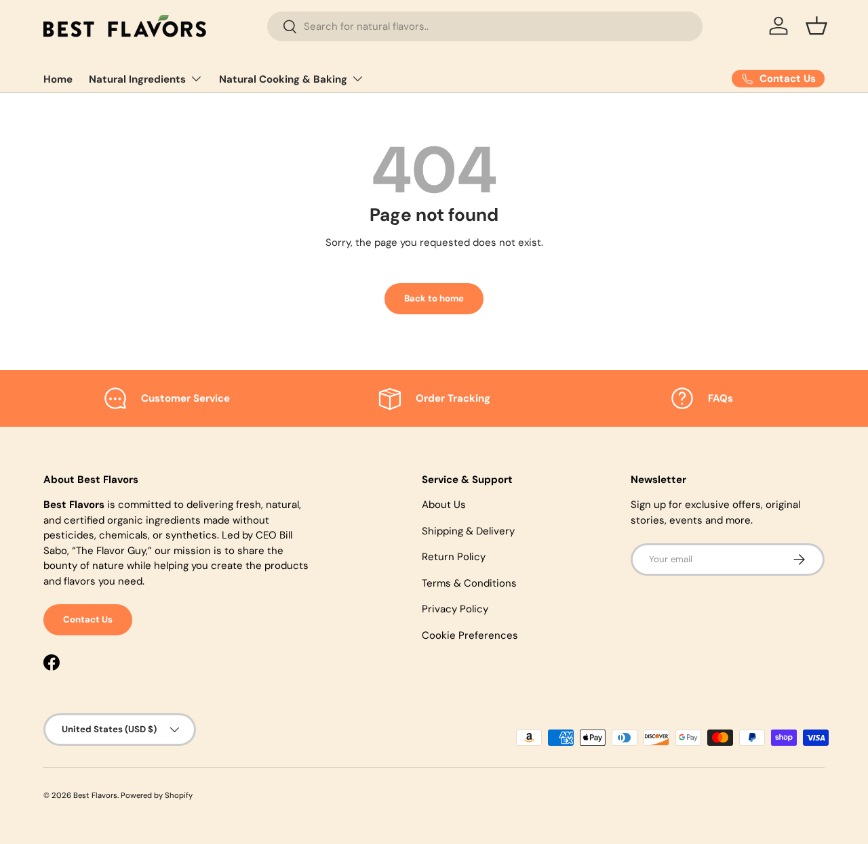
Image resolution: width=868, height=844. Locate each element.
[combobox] (485, 26)
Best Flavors (95, 795)
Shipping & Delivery (468, 531)
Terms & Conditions (469, 583)
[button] (816, 26)
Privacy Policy (455, 609)
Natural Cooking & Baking (283, 79)
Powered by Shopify (157, 795)
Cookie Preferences (470, 635)
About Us (444, 504)
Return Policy (454, 557)
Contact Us (88, 619)
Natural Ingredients (137, 79)
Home (58, 79)
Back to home (434, 298)
